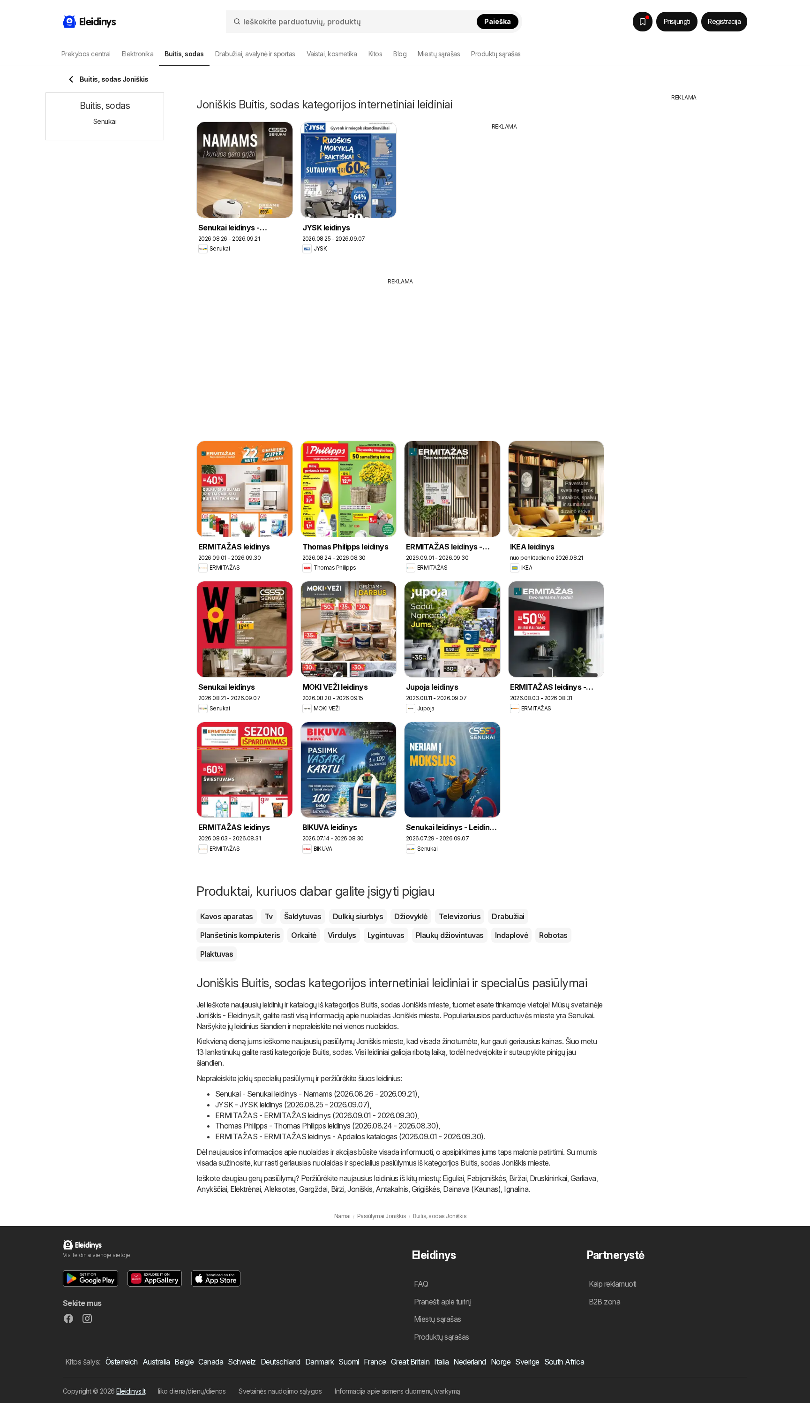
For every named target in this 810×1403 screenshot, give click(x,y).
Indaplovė (511, 935)
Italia (441, 1361)
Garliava (583, 1178)
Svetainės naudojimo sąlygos (280, 1391)
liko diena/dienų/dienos (191, 1391)
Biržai (517, 1178)
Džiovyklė (410, 916)
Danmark (319, 1361)
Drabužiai (508, 916)
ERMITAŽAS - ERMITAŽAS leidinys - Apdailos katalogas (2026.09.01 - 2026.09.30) (349, 1136)
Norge (500, 1361)
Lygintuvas (386, 935)
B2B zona (605, 1301)
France (375, 1361)
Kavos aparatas (226, 916)
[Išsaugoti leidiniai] (642, 21)
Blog (399, 54)
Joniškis (359, 1189)
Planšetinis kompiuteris (240, 935)
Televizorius (460, 916)
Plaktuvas (216, 954)
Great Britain (410, 1361)
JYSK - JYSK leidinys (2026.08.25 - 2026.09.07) (292, 1104)
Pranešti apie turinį (442, 1301)
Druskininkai (548, 1178)
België (184, 1361)
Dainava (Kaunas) (472, 1189)
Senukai (580, 1015)
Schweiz (241, 1361)
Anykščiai (211, 1189)
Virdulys (342, 935)
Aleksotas (279, 1189)
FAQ (421, 1284)
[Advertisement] (504, 196)
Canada (210, 1361)
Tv (268, 916)
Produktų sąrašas (496, 54)
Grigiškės (426, 1189)
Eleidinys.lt (130, 1391)
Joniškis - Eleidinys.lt (228, 1015)
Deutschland (280, 1361)
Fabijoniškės (486, 1178)
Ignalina (516, 1189)
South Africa (564, 1361)
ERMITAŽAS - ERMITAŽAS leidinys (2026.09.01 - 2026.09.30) (316, 1115)
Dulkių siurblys (358, 916)
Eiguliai (453, 1178)
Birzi (337, 1189)
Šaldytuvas (303, 916)
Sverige (527, 1361)
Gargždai (313, 1189)
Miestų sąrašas (439, 54)
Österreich (121, 1361)
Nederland (469, 1361)
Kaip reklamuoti (613, 1284)
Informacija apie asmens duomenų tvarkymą (397, 1391)
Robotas (553, 935)
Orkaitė (303, 935)
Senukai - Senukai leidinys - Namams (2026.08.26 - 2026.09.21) (316, 1093)
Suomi (348, 1361)
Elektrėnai (245, 1189)
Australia (156, 1361)
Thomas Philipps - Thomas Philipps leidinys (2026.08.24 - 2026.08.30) (326, 1125)
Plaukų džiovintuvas (450, 935)
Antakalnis (391, 1189)
